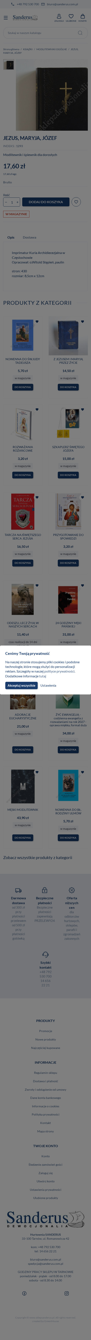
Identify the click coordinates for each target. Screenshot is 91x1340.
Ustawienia (48, 685)
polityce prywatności (59, 671)
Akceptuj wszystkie (21, 685)
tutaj (42, 676)
